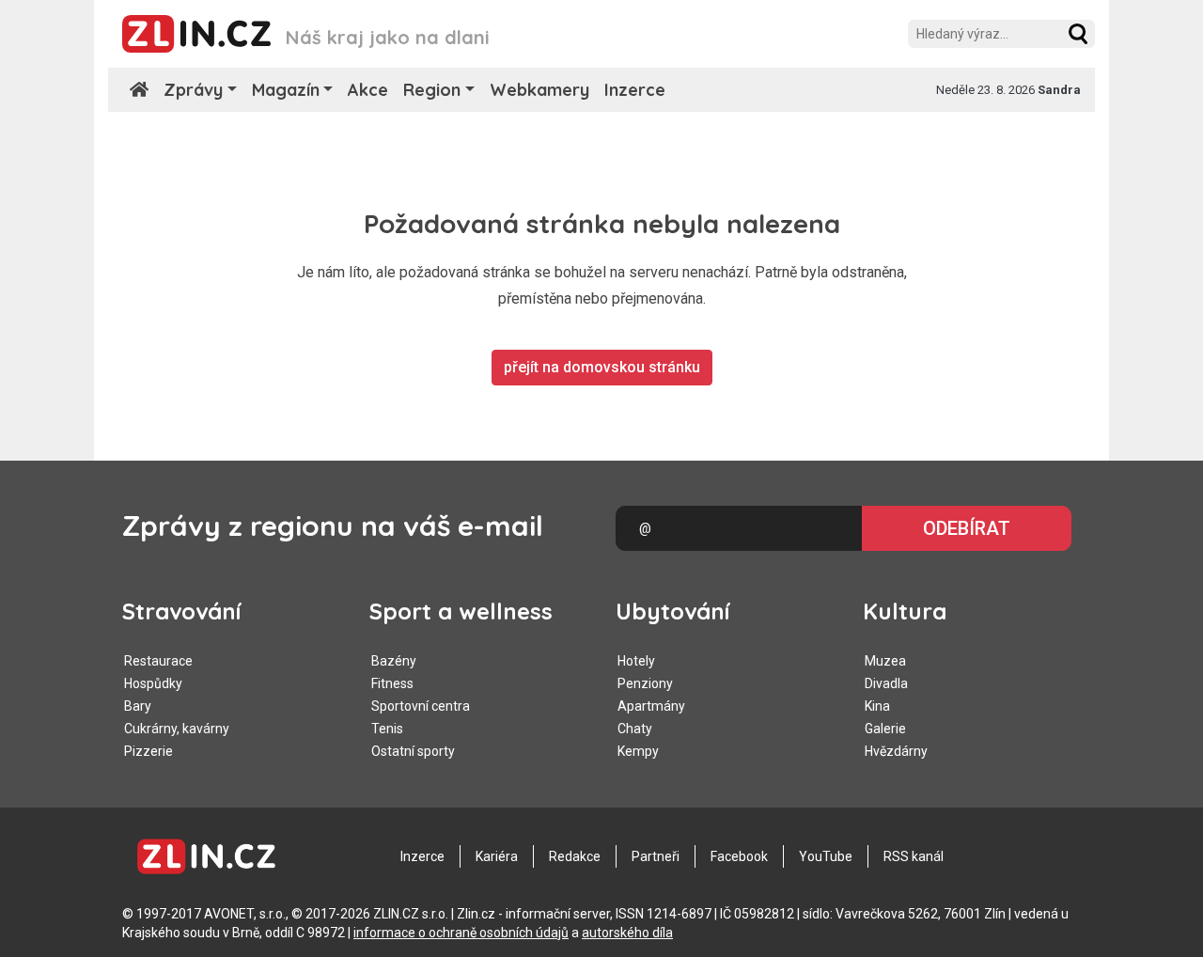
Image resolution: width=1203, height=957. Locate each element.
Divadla (886, 683)
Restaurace (158, 660)
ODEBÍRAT (966, 528)
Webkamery (539, 90)
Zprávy (193, 90)
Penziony (645, 683)
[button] (1078, 34)
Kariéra (497, 856)
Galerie (885, 728)
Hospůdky (153, 683)
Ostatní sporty (413, 751)
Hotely (636, 660)
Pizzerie (148, 751)
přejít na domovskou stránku (602, 367)
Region (432, 90)
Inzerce (634, 90)
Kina (877, 706)
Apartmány (651, 706)
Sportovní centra (420, 706)
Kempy (638, 751)
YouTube (825, 856)
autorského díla (627, 932)
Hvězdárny (896, 751)
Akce (368, 90)
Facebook (739, 856)
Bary (137, 706)
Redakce (575, 856)
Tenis (387, 728)
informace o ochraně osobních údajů (461, 932)
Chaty (634, 728)
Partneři (656, 856)
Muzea (885, 660)
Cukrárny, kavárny (176, 728)
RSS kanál (913, 856)
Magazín (286, 90)
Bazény (393, 660)
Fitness (392, 683)
